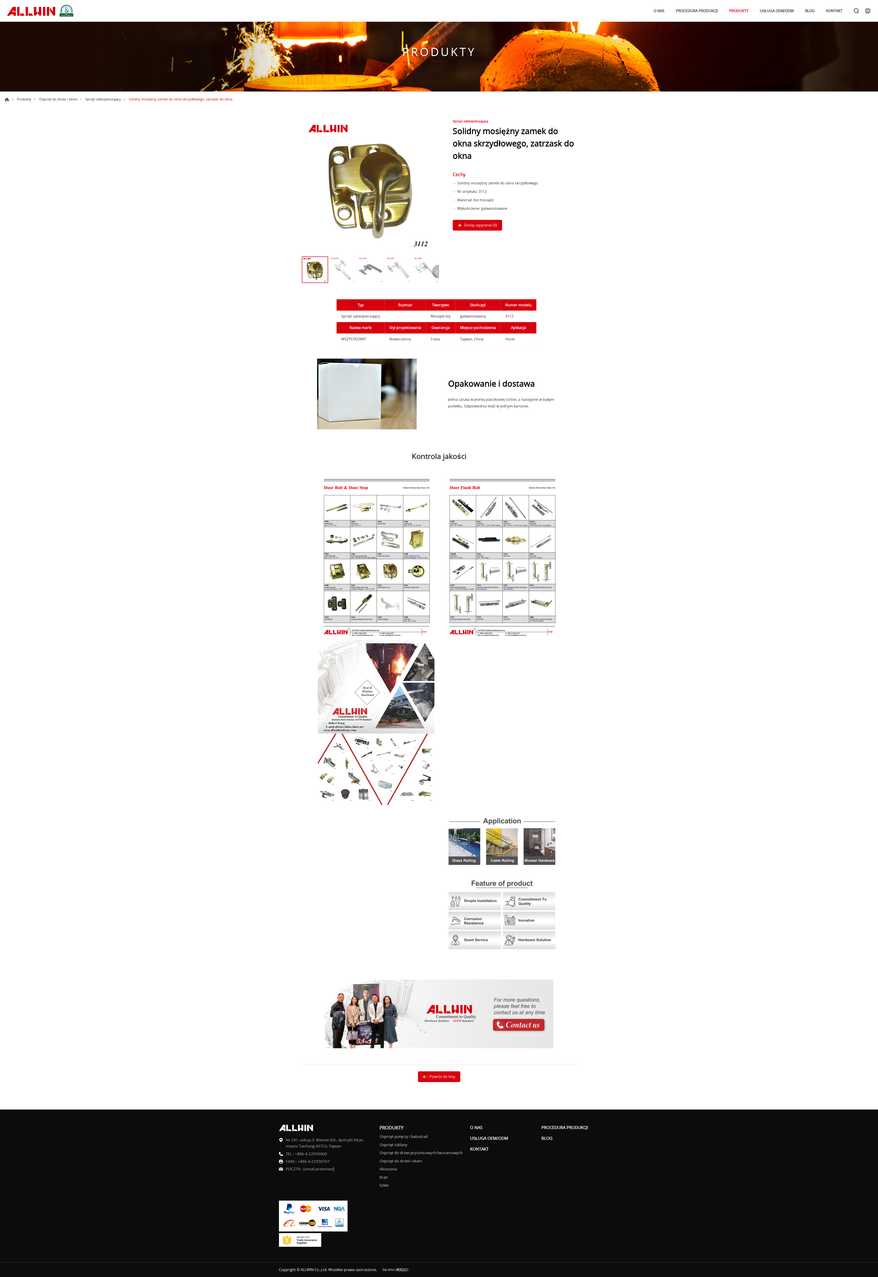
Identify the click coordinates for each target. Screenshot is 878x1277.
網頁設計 (402, 1269)
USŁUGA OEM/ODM (777, 11)
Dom (7, 99)
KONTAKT (834, 11)
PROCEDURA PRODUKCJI (697, 11)
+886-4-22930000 (311, 1153)
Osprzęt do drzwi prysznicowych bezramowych (421, 1152)
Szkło (384, 1185)
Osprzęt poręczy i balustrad (404, 1136)
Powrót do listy (442, 1076)
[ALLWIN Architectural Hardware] (41, 11)
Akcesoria (388, 1169)
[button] (435, 271)
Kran (384, 1177)
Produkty (24, 99)
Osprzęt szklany (393, 1144)
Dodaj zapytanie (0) (480, 225)
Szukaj (856, 10)
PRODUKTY (738, 11)
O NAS (659, 11)
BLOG (810, 11)
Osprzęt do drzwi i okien (58, 99)
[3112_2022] (370, 185)
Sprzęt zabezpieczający (103, 99)
